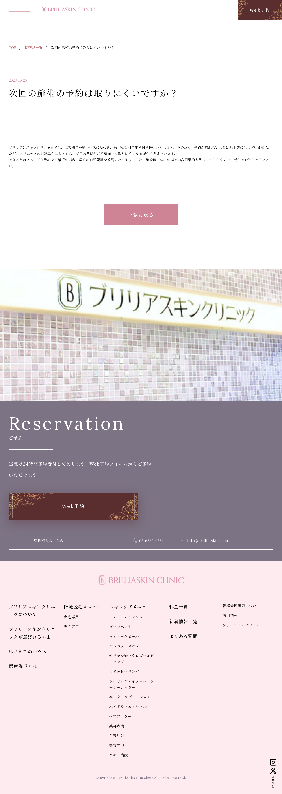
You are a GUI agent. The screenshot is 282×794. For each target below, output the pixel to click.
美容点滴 (116, 725)
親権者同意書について (241, 605)
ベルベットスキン (124, 645)
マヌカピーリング (124, 671)
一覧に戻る (141, 215)
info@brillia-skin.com (207, 540)
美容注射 (116, 735)
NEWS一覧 (34, 47)
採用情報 (230, 615)
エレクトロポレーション (130, 696)
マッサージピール (124, 636)
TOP (12, 47)
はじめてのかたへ (27, 651)
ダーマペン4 (119, 626)
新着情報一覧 (183, 621)
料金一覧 (178, 606)
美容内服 (116, 745)
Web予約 (260, 10)
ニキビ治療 (118, 754)
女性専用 (71, 616)
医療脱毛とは (23, 666)
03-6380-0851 (151, 540)
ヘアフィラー (120, 716)
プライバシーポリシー (241, 625)
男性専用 (71, 626)
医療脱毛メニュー (83, 606)
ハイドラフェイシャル (128, 706)
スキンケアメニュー (130, 606)
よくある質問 (183, 636)
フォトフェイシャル (126, 616)
